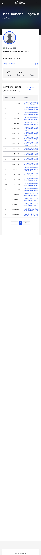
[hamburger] (3, 3)
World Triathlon (20, 2)
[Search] (37, 2)
